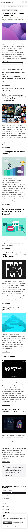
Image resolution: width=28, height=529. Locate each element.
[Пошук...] (23, 2)
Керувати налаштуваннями (18, 522)
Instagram (7, 469)
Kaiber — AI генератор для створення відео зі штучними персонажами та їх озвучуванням (12, 64)
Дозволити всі (7, 522)
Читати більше (6, 147)
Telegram (7, 470)
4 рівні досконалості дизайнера (11, 82)
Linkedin (18, 469)
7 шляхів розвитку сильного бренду (12, 69)
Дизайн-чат (9, 475)
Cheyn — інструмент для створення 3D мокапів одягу (13, 89)
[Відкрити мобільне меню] (26, 2)
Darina (15, 10)
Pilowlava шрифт (6, 85)
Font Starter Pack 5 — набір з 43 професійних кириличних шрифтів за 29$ (13, 77)
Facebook (13, 469)
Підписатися (14, 492)
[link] (7, 2)
